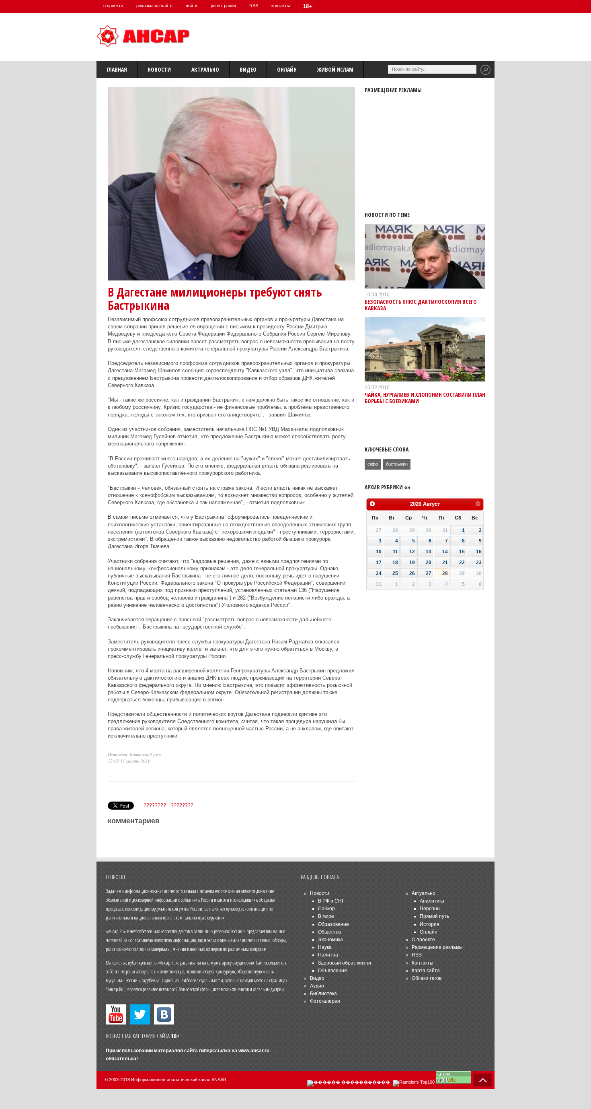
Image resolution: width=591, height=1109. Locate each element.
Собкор (326, 908)
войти (191, 5)
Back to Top (483, 1080)
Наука (325, 947)
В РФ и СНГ (331, 901)
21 (445, 562)
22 (462, 562)
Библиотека (323, 993)
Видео (248, 69)
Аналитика (432, 901)
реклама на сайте (154, 5)
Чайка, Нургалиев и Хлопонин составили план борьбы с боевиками (425, 397)
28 (445, 573)
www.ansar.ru (253, 1050)
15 (462, 551)
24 (379, 573)
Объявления (332, 970)
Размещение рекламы (437, 947)
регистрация (223, 5)
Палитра (328, 955)
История (429, 924)
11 (395, 551)
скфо (372, 464)
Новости (159, 69)
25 (395, 573)
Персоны (430, 908)
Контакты (422, 963)
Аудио (317, 986)
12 (412, 551)
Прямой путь (434, 916)
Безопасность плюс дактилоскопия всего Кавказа (421, 304)
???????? (155, 805)
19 (412, 562)
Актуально (205, 69)
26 (412, 573)
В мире (326, 916)
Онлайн (287, 69)
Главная (117, 69)
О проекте (423, 939)
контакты (280, 5)
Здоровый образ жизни (344, 963)
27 (428, 573)
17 (379, 562)
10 (379, 551)
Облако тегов (426, 978)
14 (445, 551)
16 (479, 551)
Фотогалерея (325, 1001)
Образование (333, 924)
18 (395, 562)
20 (428, 562)
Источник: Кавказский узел (134, 754)
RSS (253, 5)
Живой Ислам (335, 69)
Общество (329, 932)
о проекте (113, 5)
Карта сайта (426, 970)
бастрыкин (397, 464)
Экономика (330, 939)
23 (479, 562)
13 (428, 551)
